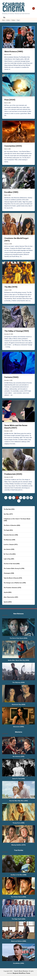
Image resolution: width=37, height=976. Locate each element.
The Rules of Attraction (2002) (12, 525)
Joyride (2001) (7, 592)
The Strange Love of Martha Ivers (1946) (15, 582)
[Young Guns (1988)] (18, 812)
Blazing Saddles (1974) (18, 845)
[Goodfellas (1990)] (18, 952)
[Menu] (4, 17)
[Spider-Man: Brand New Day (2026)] (18, 649)
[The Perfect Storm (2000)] (18, 886)
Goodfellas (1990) (18, 963)
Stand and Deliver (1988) (18, 941)
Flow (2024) (9, 100)
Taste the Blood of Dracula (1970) (13, 578)
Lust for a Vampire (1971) (11, 544)
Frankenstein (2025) (13, 474)
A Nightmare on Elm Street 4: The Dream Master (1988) (17, 519)
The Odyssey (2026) (18, 682)
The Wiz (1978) (10, 287)
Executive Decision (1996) (11, 535)
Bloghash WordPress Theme (21, 973)
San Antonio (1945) (9, 549)
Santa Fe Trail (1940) (18, 778)
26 (31, 497)
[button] (5, 497)
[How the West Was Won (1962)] (18, 789)
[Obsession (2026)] (18, 715)
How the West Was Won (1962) (18, 800)
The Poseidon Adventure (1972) (12, 587)
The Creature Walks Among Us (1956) (14, 568)
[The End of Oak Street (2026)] (18, 627)
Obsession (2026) (18, 726)
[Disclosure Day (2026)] (18, 693)
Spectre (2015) (7, 602)
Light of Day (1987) (9, 559)
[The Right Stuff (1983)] (18, 908)
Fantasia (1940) (11, 377)
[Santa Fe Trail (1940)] (18, 767)
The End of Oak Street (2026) (11, 563)
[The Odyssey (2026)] (18, 671)
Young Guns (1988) (18, 823)
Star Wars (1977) (8, 514)
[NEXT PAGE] (18, 500)
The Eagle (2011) (8, 530)
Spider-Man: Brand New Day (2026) (18, 660)
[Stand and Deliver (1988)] (18, 930)
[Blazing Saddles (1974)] (18, 834)
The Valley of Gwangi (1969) (16, 331)
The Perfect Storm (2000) (18, 897)
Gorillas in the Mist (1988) (18, 874)
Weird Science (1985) (13, 51)
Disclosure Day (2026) (18, 704)
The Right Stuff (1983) (18, 919)
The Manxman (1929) (9, 539)
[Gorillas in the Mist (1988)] (18, 864)
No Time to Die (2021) (10, 554)
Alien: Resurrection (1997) (11, 597)
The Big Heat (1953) (9, 509)
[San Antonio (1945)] (18, 745)
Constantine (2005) (13, 146)
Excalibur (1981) (11, 192)
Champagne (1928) (9, 573)
